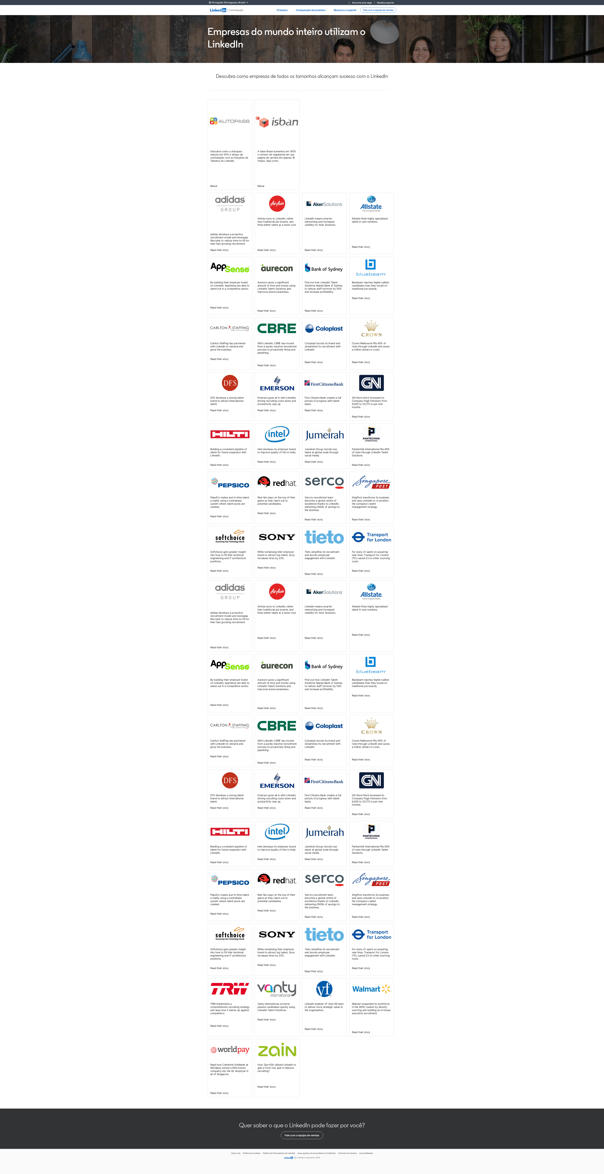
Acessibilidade (366, 1153)
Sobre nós (235, 1153)
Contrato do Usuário (347, 1153)
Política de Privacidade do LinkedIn (279, 1153)
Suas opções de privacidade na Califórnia (317, 1153)
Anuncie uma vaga (362, 2)
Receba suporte (385, 2)
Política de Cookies (251, 1153)
